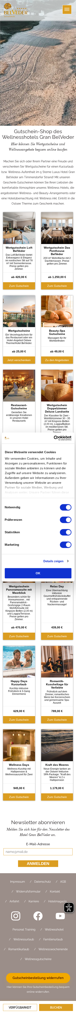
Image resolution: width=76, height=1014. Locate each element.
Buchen (56, 1007)
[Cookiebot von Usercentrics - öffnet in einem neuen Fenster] (54, 438)
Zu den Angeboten (57, 360)
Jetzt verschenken (19, 360)
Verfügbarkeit (20, 1007)
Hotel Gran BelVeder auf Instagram (16, 916)
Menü (67, 9)
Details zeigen (53, 561)
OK (38, 573)
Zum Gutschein (19, 285)
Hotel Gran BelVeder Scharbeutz (16, 10)
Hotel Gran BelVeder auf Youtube (60, 916)
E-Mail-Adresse (38, 844)
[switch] (65, 520)
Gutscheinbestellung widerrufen (38, 978)
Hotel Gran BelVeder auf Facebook (38, 916)
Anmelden (38, 863)
